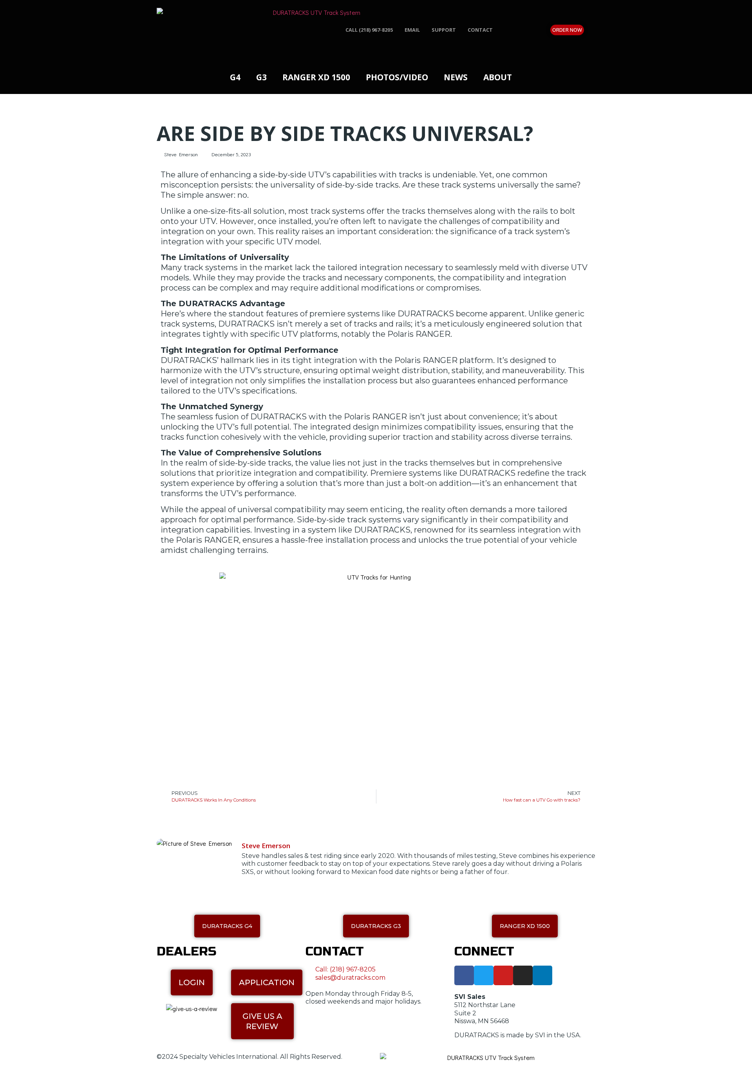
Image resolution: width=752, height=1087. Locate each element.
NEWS (456, 77)
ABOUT (497, 77)
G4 (235, 77)
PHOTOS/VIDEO (397, 77)
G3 (261, 77)
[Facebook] (464, 975)
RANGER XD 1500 (316, 77)
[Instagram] (523, 975)
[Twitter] (484, 975)
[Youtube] (503, 975)
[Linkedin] (542, 975)
